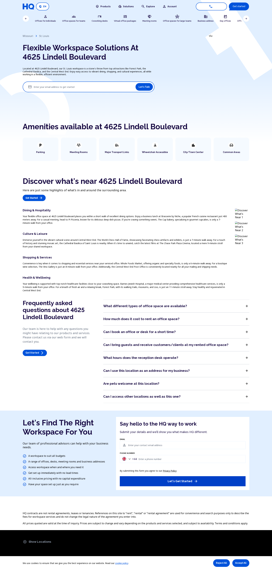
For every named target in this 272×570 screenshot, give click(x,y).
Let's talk (144, 87)
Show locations (37, 542)
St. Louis (44, 36)
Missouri (28, 36)
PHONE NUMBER (127, 453)
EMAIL (122, 439)
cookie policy (121, 563)
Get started (239, 6)
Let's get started (183, 481)
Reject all (221, 563)
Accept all (240, 563)
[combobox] (128, 458)
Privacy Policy (170, 470)
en (42, 6)
